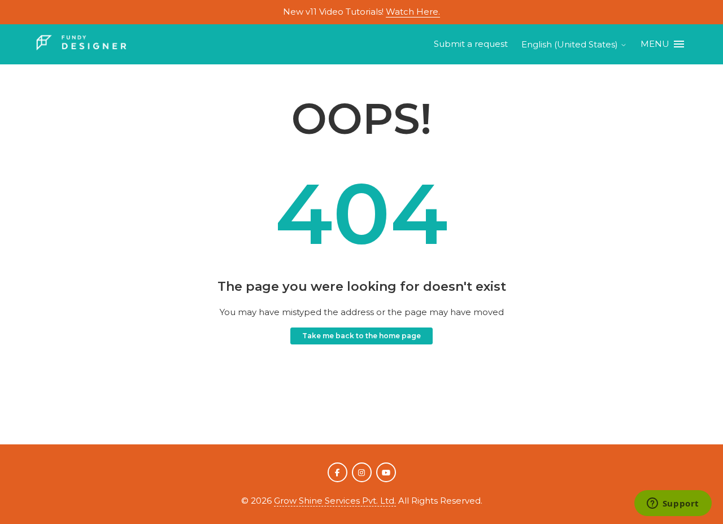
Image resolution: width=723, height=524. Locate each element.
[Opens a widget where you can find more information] (673, 504)
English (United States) (570, 44)
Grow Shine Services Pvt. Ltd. (335, 500)
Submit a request (471, 43)
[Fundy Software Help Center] (81, 44)
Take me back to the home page (361, 335)
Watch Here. (413, 11)
